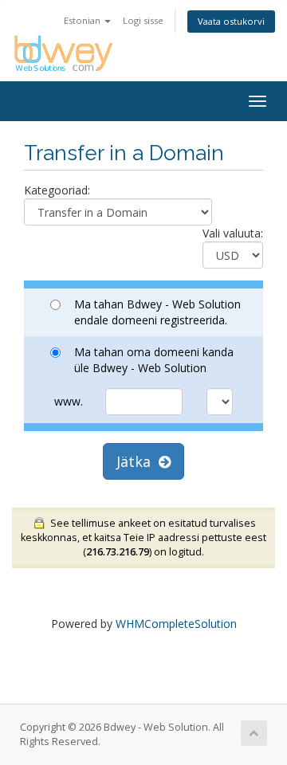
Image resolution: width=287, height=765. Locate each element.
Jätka (137, 461)
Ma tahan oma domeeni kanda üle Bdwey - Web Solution (154, 359)
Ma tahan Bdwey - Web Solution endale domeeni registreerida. (157, 312)
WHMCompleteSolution (176, 623)
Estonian (83, 20)
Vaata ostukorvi (231, 21)
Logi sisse (143, 20)
